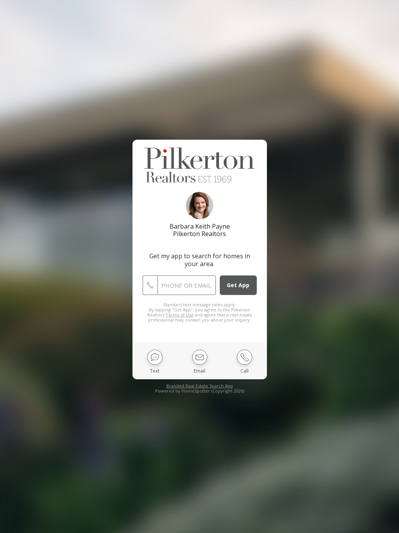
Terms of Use (180, 315)
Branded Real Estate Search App (199, 386)
